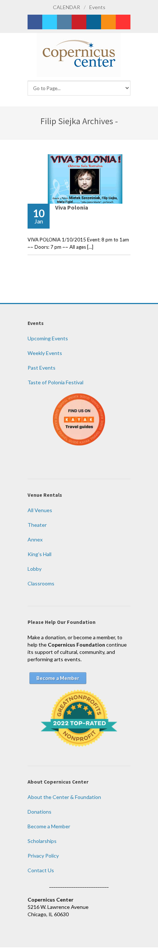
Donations (39, 811)
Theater (37, 525)
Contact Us (41, 870)
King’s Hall (39, 554)
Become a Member (49, 826)
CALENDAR (66, 7)
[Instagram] (64, 22)
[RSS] (108, 22)
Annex (35, 539)
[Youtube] (123, 22)
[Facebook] (35, 22)
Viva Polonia (71, 207)
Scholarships (42, 841)
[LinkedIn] (93, 22)
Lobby (35, 569)
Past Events (41, 368)
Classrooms (41, 583)
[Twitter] (49, 22)
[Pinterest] (79, 22)
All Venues (40, 510)
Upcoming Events (48, 338)
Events (97, 7)
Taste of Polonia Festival (55, 382)
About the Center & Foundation (64, 797)
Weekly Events (45, 353)
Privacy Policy (43, 855)
